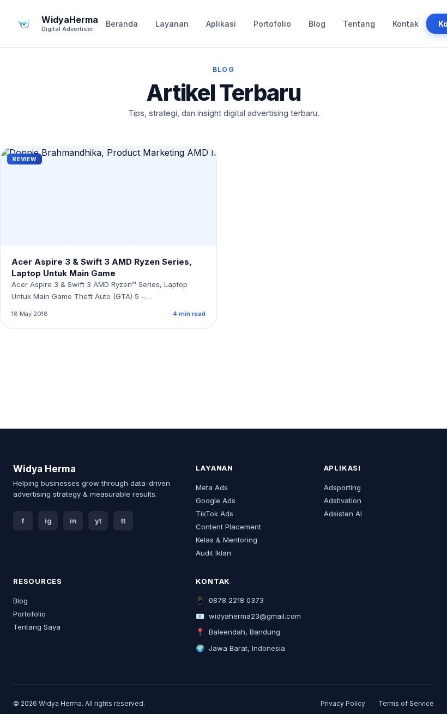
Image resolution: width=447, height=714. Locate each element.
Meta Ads (212, 487)
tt (123, 521)
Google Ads (215, 500)
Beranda (122, 23)
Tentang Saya (37, 627)
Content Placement (228, 526)
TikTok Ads (214, 513)
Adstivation (342, 500)
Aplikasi (221, 23)
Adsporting (342, 487)
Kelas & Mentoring (226, 539)
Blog (317, 23)
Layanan (172, 23)
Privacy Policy (343, 703)
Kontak (405, 23)
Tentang (359, 23)
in (73, 521)
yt (98, 521)
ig (48, 521)
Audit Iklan (213, 552)
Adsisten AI (343, 513)
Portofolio (272, 23)
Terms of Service (406, 703)
